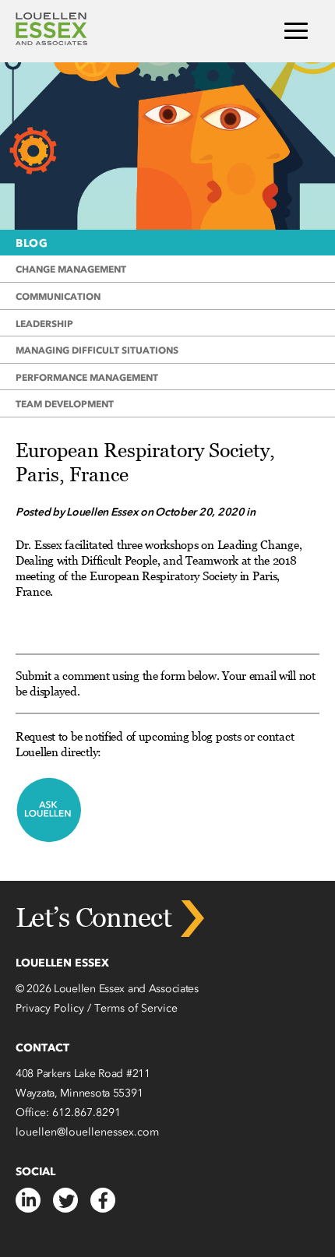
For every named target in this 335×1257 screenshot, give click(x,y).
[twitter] (65, 1200)
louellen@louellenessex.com (87, 1132)
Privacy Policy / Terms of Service (97, 1008)
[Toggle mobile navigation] (296, 32)
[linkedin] (28, 1200)
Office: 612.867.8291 (68, 1112)
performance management (87, 377)
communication (58, 296)
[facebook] (102, 1200)
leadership (44, 323)
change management (71, 269)
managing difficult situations (97, 350)
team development (65, 404)
